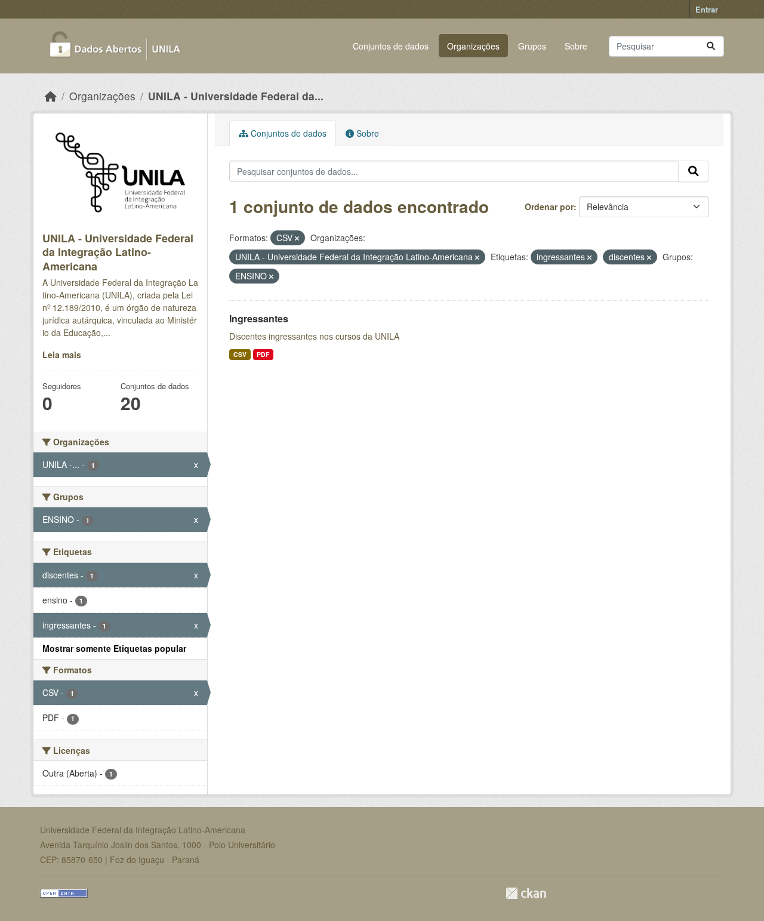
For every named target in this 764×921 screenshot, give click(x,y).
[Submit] (711, 46)
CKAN (526, 893)
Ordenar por (549, 206)
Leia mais (61, 355)
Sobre (576, 46)
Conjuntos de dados (391, 46)
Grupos (532, 46)
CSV (240, 354)
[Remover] (297, 238)
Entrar (706, 9)
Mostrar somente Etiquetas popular (114, 648)
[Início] (51, 95)
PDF (263, 354)
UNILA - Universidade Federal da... (236, 95)
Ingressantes (258, 318)
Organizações (473, 46)
